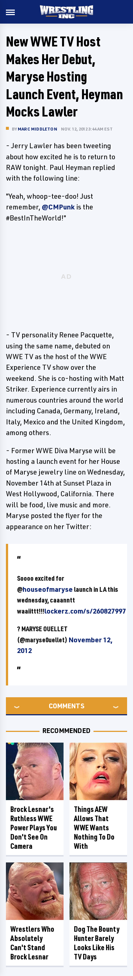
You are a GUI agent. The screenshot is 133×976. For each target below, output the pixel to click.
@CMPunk (58, 206)
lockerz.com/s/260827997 (85, 611)
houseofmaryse (48, 589)
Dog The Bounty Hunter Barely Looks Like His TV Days (96, 942)
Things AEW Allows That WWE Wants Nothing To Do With (94, 828)
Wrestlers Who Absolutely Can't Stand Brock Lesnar (32, 942)
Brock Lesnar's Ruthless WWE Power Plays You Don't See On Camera (33, 828)
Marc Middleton (37, 129)
